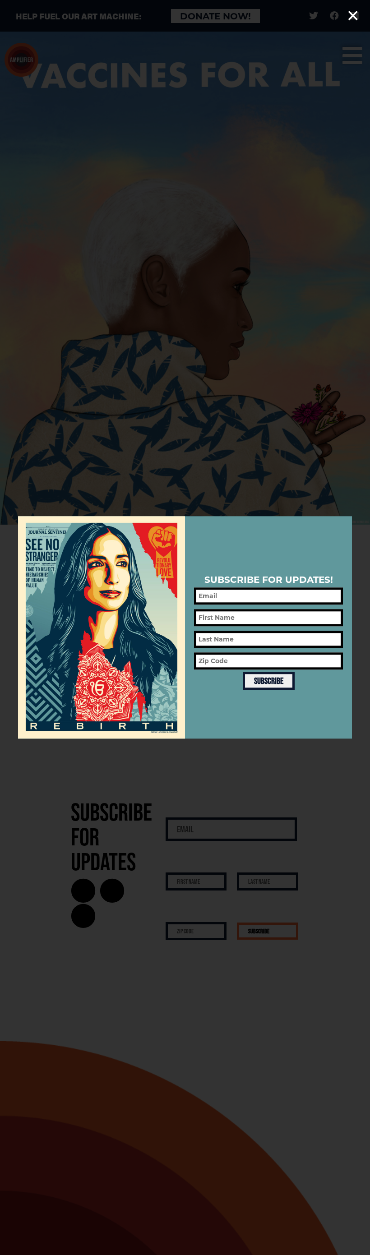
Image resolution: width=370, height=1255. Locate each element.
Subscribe (268, 681)
